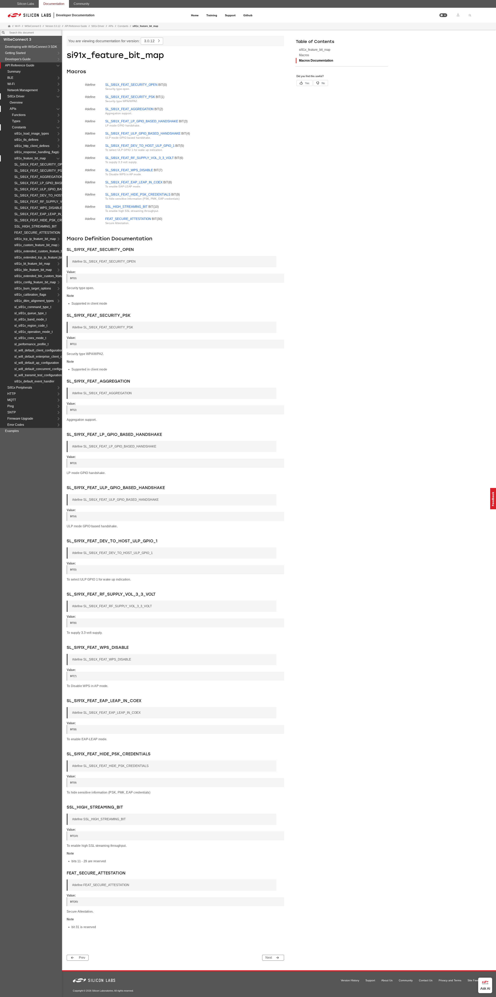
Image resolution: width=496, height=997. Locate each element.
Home (195, 15)
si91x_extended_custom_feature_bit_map (38, 251)
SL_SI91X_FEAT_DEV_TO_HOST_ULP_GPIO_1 (38, 195)
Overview (16, 102)
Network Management (22, 90)
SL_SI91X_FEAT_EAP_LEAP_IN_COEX (38, 214)
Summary (14, 71)
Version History (350, 980)
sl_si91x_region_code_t (30, 325)
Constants (123, 26)
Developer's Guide (18, 59)
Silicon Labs (25, 3)
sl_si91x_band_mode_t (30, 319)
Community (81, 3)
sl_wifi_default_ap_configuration (36, 362)
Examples (12, 431)
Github (247, 15)
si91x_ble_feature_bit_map (33, 269)
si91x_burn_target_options (32, 288)
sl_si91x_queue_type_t (30, 313)
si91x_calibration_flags (30, 294)
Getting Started (15, 53)
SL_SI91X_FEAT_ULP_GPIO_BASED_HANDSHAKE (38, 189)
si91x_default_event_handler (34, 381)
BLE (10, 77)
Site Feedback (476, 980)
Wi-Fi (11, 84)
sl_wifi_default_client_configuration (38, 350)
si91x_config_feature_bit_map (35, 282)
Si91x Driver (15, 96)
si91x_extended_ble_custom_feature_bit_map (38, 276)
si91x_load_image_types (31, 133)
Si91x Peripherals (19, 387)
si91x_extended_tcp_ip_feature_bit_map (38, 257)
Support (230, 15)
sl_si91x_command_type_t (32, 307)
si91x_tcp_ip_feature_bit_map (35, 238)
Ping (10, 406)
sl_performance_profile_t (31, 344)
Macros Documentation (316, 60)
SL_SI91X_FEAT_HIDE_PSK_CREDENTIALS (38, 220)
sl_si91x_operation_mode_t (33, 331)
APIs (110, 26)
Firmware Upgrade (20, 418)
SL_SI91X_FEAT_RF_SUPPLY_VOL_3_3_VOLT (38, 201)
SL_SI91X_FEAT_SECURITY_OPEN (38, 164)
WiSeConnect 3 (17, 40)
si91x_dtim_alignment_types (34, 300)
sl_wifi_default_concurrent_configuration (38, 369)
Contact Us (425, 980)
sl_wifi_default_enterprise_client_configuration (38, 356)
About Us (387, 980)
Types (16, 121)
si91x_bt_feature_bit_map (32, 263)
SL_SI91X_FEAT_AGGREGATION (38, 177)
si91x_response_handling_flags (36, 152)
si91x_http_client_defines (31, 146)
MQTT (11, 400)
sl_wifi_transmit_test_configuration (38, 375)
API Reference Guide (19, 65)
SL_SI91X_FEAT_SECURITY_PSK (38, 170)
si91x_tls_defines (26, 139)
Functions (19, 115)
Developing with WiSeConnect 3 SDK (31, 46)
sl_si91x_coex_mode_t (30, 338)
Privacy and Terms (450, 980)
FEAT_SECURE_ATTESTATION (37, 232)
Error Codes (15, 424)
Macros (304, 55)
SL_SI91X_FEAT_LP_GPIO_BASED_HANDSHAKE (38, 183)
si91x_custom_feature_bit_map (35, 245)
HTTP (11, 393)
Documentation (53, 3)
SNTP (11, 412)
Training (211, 15)
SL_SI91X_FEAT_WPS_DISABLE (38, 208)
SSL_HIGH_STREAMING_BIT (35, 226)
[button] (443, 15)
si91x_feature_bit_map (30, 158)
